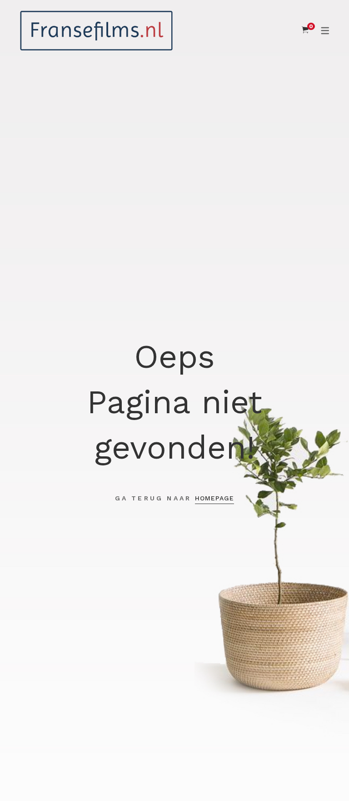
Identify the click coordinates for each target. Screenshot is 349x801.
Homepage (214, 498)
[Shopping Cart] (305, 30)
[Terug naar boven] (324, 776)
